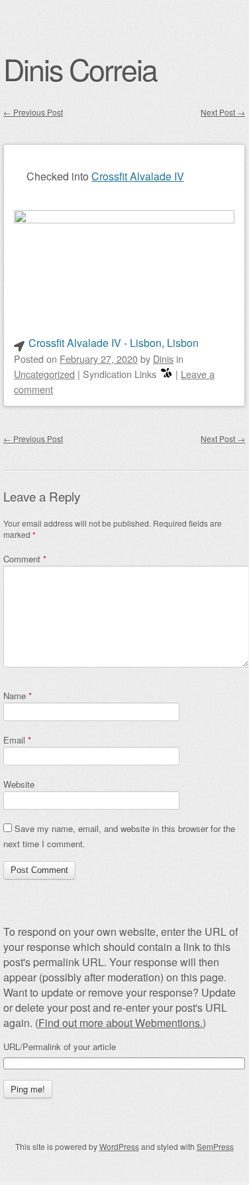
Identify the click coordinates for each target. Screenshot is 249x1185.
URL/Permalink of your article (59, 1047)
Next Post (223, 112)
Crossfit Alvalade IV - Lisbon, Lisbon (113, 342)
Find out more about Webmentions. (120, 1022)
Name (17, 695)
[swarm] (166, 374)
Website (18, 784)
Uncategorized (44, 374)
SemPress (215, 1146)
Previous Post (33, 112)
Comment (24, 559)
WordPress (119, 1146)
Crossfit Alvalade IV (137, 176)
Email (17, 740)
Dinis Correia (80, 69)
